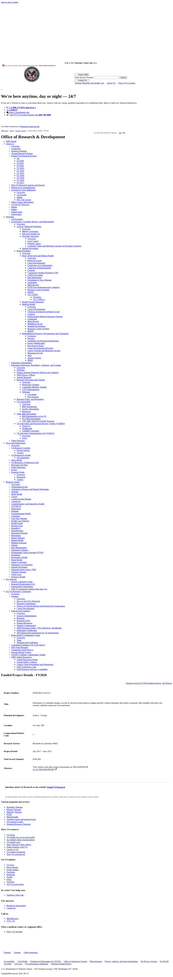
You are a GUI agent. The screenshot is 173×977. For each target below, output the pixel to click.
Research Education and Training (31, 380)
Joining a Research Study (22, 582)
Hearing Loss (17, 526)
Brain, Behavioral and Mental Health (38, 256)
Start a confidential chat (19, 112)
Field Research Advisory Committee (32, 669)
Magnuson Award (35, 353)
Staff (29, 355)
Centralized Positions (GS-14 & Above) (28, 645)
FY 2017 (20, 183)
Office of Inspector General (75, 961)
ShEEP (30, 292)
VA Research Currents (20, 448)
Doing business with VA (16, 847)
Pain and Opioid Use (31, 234)
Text (11, 110)
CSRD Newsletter (35, 275)
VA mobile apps (13, 842)
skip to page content (9, 2)
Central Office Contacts (27, 662)
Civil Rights (22, 961)
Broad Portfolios (24, 251)
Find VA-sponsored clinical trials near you (29, 589)
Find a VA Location (127, 83)
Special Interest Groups (21, 652)
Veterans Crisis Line (15, 895)
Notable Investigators (36, 326)
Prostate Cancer (34, 243)
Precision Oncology (30, 236)
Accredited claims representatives (20, 840)
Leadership (16, 148)
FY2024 (20, 166)
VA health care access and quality (20, 837)
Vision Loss (16, 574)
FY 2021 (20, 173)
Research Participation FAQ (23, 584)
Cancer (14, 496)
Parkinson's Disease (19, 550)
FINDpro (21, 370)
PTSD (9, 814)
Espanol (7, 952)
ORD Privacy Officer (26, 375)
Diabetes (15, 511)
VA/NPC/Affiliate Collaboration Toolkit (28, 655)
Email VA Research (56, 787)
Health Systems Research (33, 302)
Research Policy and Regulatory (30, 399)
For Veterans (11, 579)
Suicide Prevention (30, 248)
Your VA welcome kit (15, 854)
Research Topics (13, 482)
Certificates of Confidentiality (40, 265)
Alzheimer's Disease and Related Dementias (30, 489)
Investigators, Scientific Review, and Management (32, 221)
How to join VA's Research (28, 601)
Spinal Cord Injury (19, 562)
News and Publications (15, 443)
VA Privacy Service (148, 961)
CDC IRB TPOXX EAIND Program (38, 421)
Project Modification (36, 343)
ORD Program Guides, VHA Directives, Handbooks (39, 628)
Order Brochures (18, 467)
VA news (10, 865)
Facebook (10, 872)
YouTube (10, 882)
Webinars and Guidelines (27, 642)
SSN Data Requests (19, 647)
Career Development (36, 263)
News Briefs (16, 460)
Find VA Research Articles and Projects (28, 185)
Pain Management (19, 547)
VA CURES (32, 294)
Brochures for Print (19, 465)
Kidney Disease (18, 538)
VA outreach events (14, 822)
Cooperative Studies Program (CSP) (42, 273)
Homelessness (17, 530)
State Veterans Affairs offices (18, 844)
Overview (15, 146)
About (12, 131)
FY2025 (20, 163)
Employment (16, 212)
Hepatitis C (16, 528)
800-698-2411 (12, 918)
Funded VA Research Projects (24, 156)
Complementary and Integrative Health (27, 504)
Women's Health (18, 577)
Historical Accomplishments (23, 187)
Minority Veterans (14, 812)
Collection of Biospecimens (39, 268)
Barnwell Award (34, 260)
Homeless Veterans (14, 807)
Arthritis (14, 492)
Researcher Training (30, 384)
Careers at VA (12, 849)
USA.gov (18, 964)
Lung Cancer (33, 241)
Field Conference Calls (26, 667)
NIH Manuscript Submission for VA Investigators (38, 633)
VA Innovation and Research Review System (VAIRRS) (41, 423)
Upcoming (31, 394)
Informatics (16, 535)
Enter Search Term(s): (84, 77)
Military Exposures (30, 231)
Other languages (30, 952)
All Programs (17, 219)
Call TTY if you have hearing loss (30, 115)
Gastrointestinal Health (21, 513)
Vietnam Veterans (18, 572)
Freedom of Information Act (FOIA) (45, 961)
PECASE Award (24, 200)
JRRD (30, 360)
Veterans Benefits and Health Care (90, 83)
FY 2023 (20, 168)
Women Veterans (13, 809)
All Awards (21, 195)
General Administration (26, 616)
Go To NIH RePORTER (43, 769)
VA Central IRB (23, 402)
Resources (26, 411)
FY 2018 (20, 180)
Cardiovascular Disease (21, 499)
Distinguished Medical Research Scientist (45, 316)
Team (19, 640)
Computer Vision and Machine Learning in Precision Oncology (54, 246)
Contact (20, 479)
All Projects (167, 683)
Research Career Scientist (38, 290)
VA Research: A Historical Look (25, 462)
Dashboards (27, 428)
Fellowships (16, 214)
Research (20, 618)
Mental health (12, 817)
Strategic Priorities (19, 151)
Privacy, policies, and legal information (121, 961)
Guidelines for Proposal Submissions (43, 341)
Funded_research (20, 131)
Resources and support (16, 905)
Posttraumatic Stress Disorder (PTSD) (27, 552)
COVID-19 (16, 506)
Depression (16, 509)
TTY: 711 (10, 921)
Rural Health (16, 560)
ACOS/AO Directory (20, 204)
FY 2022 (20, 170)
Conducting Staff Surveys (22, 650)
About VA (111, 83)
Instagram (10, 874)
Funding (14, 596)
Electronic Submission (26, 603)
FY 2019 (20, 178)
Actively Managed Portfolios (29, 226)
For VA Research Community (18, 591)
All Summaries (23, 457)
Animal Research (24, 377)
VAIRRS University (30, 431)
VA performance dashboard (36, 964)
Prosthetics (15, 555)
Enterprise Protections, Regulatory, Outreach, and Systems (36, 365)
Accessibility (9, 961)
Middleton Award (34, 324)
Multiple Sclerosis (18, 543)
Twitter (9, 877)
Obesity (14, 545)
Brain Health (16, 494)
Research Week (17, 472)
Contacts (31, 270)
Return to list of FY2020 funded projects (143, 683)
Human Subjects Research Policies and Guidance (38, 372)
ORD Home (4, 131)
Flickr (8, 879)
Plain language (96, 961)
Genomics (15, 516)
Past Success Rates (35, 346)
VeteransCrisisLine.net (29, 126)
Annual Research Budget (22, 153)
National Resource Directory (18, 824)
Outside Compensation (26, 625)
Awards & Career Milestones (23, 190)
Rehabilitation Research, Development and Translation (45, 333)
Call (22, 107)
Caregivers (15, 501)
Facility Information (30, 409)
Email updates (12, 870)
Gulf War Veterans (19, 518)
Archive (20, 453)
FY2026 (20, 161)
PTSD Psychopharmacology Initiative (43, 287)
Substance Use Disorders (22, 565)
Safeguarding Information (22, 586)
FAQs (24, 438)
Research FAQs (23, 620)
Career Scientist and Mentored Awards (43, 350)
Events (14, 470)
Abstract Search (34, 358)
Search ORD (83, 75)
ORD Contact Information (22, 202)
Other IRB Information (26, 414)
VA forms (10, 835)
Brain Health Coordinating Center (25, 635)
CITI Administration (30, 389)
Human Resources (24, 623)
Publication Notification (27, 630)
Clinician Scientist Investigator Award (43, 311)
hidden (19, 197)
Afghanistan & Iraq (19, 487)
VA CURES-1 (39, 299)
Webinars (26, 392)
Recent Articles (23, 450)
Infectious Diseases (19, 533)
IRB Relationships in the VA (34, 416)
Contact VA (82, 80)
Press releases (12, 867)
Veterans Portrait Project (61, 964)
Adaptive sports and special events (21, 819)
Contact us (11, 908)
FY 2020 (20, 175)
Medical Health (28, 304)
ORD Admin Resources (21, 657)
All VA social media (15, 884)
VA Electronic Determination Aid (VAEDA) (35, 433)
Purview (31, 338)
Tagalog (17, 952)
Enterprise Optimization (21, 363)
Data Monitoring (34, 277)
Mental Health (17, 540)
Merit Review (33, 285)
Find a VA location (14, 932)
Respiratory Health (19, 557)
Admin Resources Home (27, 659)
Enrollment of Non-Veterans (39, 280)
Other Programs (18, 440)
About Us (10, 144)
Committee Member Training (34, 387)
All (18, 158)
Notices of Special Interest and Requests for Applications (41, 606)
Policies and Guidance (20, 611)
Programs (10, 217)
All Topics (15, 484)
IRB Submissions (29, 406)
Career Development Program (40, 348)
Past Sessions (33, 397)
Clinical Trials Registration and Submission (35, 664)
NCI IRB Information (31, 419)
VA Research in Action (21, 455)
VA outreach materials (15, 852)
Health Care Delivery (20, 521)
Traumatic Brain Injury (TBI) (23, 569)
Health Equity (17, 523)
